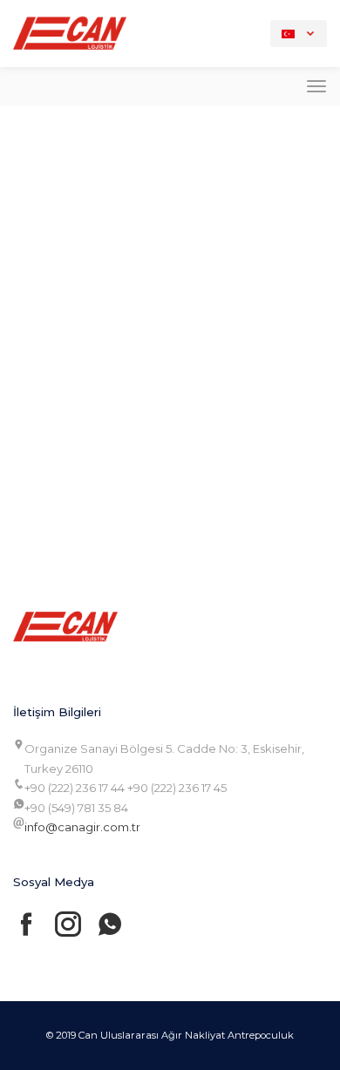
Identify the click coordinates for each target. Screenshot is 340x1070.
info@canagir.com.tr (82, 827)
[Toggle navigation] (316, 86)
